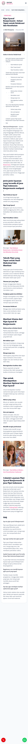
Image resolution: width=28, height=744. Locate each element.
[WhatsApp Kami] (24, 740)
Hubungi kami (13, 507)
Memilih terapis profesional (15, 115)
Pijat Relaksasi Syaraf (16, 64)
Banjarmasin (7, 164)
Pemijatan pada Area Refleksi (16, 80)
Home (2, 10)
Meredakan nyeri (15, 95)
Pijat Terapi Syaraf (15, 67)
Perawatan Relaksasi (16, 84)
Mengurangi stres (15, 98)
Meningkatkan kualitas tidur (17, 101)
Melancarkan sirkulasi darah (16, 91)
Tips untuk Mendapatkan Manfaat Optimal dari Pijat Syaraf (15, 105)
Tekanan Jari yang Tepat (17, 77)
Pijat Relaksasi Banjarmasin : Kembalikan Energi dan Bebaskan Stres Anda (12, 250)
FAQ (7, 123)
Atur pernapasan (15, 112)
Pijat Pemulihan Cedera (17, 70)
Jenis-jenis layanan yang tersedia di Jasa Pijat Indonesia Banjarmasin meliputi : (15, 60)
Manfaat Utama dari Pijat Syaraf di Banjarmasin (15, 87)
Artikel (8, 10)
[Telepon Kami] (3, 740)
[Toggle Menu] (26, 3)
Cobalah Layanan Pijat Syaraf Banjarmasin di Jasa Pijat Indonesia (15, 119)
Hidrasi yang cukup (16, 109)
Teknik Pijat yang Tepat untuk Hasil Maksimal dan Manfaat (15, 73)
